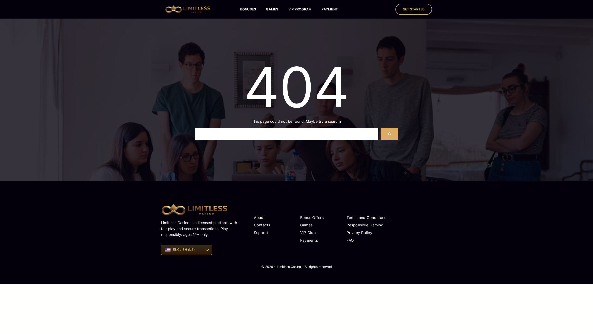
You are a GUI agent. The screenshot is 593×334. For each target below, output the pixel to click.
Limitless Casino (289, 267)
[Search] (389, 134)
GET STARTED (414, 9)
